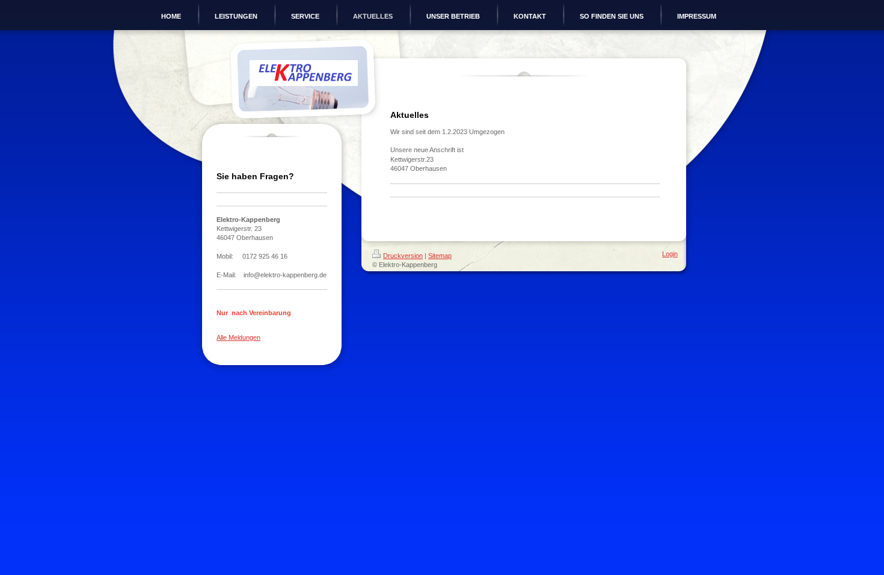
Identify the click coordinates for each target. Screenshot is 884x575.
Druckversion (403, 255)
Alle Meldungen (238, 337)
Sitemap (440, 255)
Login (670, 253)
